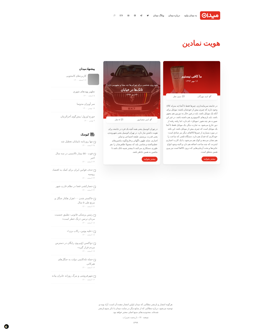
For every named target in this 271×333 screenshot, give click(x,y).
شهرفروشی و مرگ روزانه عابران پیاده (72, 275)
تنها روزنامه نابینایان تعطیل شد (77, 141)
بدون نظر (177, 96)
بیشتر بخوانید (149, 159)
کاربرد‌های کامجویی (76, 75)
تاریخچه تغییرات (130, 317)
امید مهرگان (202, 96)
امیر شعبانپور (143, 119)
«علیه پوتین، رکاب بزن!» (80, 231)
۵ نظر (117, 119)
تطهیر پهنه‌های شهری (84, 91)
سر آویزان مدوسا (86, 104)
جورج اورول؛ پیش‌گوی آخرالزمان (78, 116)
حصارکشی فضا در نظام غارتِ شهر (74, 186)
